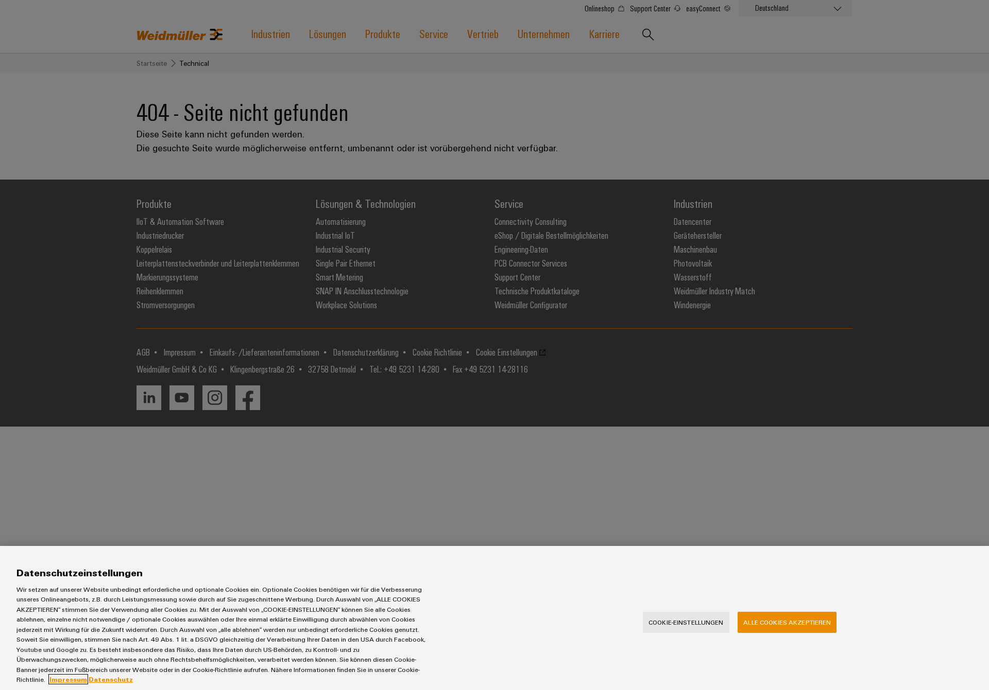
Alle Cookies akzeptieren (787, 622)
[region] (494, 618)
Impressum (68, 679)
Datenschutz (111, 679)
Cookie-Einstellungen (686, 622)
